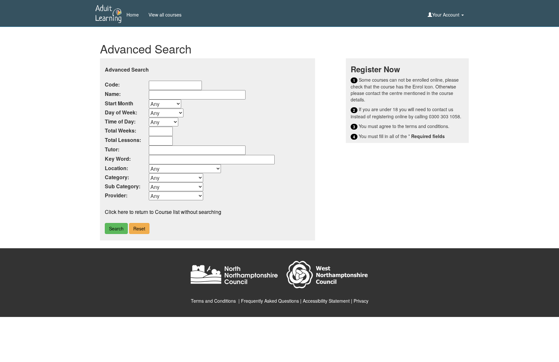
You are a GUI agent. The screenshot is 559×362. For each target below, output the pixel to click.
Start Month (119, 103)
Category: (117, 177)
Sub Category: (122, 186)
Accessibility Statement (326, 301)
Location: (116, 168)
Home (132, 14)
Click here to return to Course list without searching (163, 212)
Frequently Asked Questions (270, 301)
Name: (113, 94)
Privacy (361, 301)
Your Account (446, 14)
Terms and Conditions (213, 301)
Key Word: (118, 158)
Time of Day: (120, 121)
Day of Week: (121, 112)
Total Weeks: (120, 130)
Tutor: (112, 149)
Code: (112, 84)
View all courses (164, 14)
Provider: (116, 195)
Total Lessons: (123, 140)
